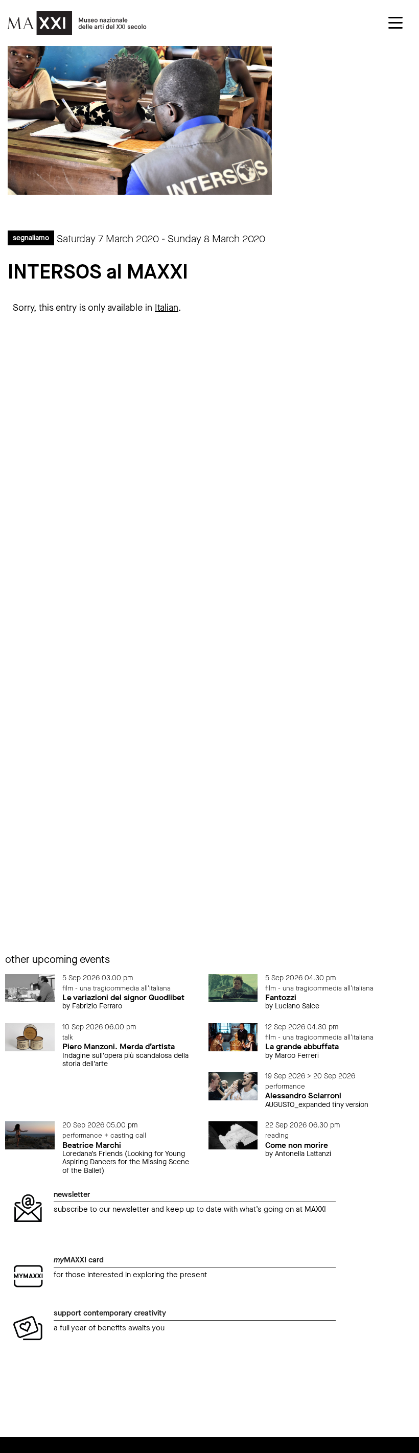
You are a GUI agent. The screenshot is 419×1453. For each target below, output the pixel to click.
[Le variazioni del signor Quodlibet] (30, 987)
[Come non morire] (233, 1134)
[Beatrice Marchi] (30, 1134)
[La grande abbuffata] (233, 1036)
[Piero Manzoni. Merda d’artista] (30, 1036)
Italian (166, 308)
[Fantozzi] (233, 987)
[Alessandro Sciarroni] (233, 1085)
